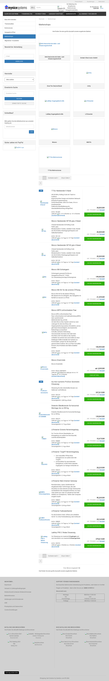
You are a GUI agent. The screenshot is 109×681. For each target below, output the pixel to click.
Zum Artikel (94, 375)
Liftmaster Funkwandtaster (61, 511)
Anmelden (19, 61)
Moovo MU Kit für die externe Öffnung (65, 290)
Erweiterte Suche (19, 103)
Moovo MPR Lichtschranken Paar (63, 310)
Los (31, 132)
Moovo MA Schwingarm (60, 270)
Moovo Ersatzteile (58, 360)
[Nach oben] (103, 677)
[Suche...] (59, 7)
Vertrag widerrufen (11, 672)
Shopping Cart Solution (47, 678)
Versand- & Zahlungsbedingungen (15, 588)
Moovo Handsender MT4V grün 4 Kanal (66, 245)
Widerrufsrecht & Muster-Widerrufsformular (17, 592)
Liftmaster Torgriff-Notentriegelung (65, 452)
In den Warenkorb (94, 214)
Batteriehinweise (9, 595)
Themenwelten (27, 14)
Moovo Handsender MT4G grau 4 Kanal (66, 221)
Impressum (7, 585)
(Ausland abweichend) (58, 215)
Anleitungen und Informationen (13, 599)
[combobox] (53, 178)
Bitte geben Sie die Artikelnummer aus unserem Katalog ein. (19, 122)
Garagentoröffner (56, 14)
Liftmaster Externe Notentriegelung (64, 430)
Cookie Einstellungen (10, 610)
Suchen (19, 98)
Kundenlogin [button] (90, 1)
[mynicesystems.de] (15, 7)
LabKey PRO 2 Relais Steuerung (63, 533)
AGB (5, 603)
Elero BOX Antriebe (11, 14)
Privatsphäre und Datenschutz (13, 606)
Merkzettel (101, 1)
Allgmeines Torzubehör (88, 14)
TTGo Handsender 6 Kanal (61, 191)
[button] (78, 1)
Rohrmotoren (40, 14)
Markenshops (71, 14)
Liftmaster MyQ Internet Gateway (64, 481)
